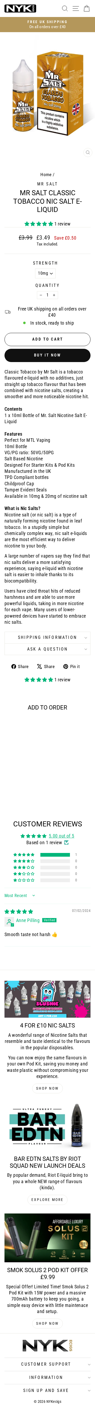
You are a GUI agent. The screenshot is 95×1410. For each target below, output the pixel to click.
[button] (39, 224)
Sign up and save (46, 1390)
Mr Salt (47, 183)
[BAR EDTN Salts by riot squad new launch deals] (47, 1126)
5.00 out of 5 (61, 836)
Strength (45, 263)
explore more (47, 1199)
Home (46, 174)
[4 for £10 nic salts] (47, 999)
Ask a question (47, 649)
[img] (18, 911)
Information (46, 1377)
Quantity (47, 285)
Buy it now (47, 355)
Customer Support (46, 1364)
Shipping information (47, 637)
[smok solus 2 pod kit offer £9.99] (47, 1237)
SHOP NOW (47, 1088)
